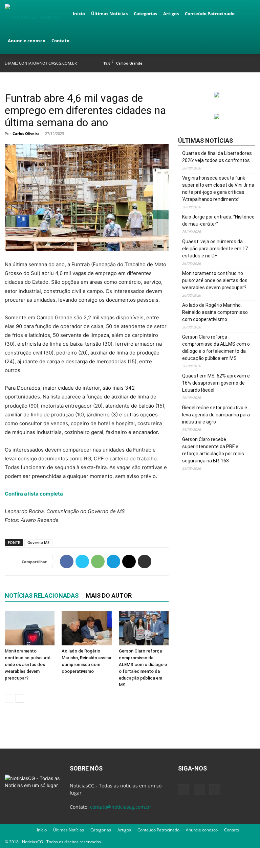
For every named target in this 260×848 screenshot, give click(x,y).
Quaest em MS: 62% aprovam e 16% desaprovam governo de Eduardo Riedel (216, 383)
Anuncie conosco (26, 41)
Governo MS (38, 542)
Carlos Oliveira (26, 133)
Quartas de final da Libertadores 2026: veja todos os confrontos (217, 157)
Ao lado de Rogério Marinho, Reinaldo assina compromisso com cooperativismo (215, 312)
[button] (247, 13)
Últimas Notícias (109, 13)
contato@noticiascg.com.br (48, 63)
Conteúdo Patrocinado (210, 13)
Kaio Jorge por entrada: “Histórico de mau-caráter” (218, 220)
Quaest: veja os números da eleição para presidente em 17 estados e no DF (215, 248)
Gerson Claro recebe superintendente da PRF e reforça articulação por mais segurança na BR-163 (213, 450)
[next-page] (20, 698)
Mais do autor (109, 595)
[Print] (144, 561)
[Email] (129, 561)
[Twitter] (250, 63)
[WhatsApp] (98, 561)
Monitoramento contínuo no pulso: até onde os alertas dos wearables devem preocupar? (27, 664)
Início (79, 13)
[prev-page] (9, 698)
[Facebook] (228, 63)
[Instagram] (239, 63)
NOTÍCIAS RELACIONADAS (42, 595)
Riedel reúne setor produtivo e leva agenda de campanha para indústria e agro (216, 415)
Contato (60, 41)
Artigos (171, 13)
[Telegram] (113, 561)
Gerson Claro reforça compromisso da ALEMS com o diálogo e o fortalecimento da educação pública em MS (216, 347)
